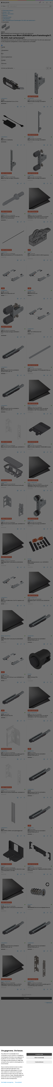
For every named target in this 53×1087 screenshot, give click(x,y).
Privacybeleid (18, 1082)
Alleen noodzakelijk (39, 1057)
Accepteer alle (39, 1054)
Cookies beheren (39, 1062)
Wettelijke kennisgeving (7, 1082)
